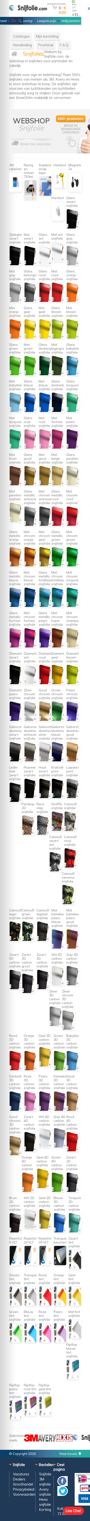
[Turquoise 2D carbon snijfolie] (75, 1231)
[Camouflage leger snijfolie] (15, 940)
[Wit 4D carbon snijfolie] (45, 1146)
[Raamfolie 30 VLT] (45, 1264)
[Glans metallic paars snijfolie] (45, 646)
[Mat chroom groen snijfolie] (72, 565)
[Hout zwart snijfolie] (45, 797)
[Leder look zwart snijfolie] (15, 801)
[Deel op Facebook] (62, 1484)
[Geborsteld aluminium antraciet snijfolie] (30, 760)
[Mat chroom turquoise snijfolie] (72, 606)
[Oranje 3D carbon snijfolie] (30, 1069)
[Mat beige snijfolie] (58, 484)
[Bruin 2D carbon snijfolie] (15, 1231)
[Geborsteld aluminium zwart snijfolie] (15, 760)
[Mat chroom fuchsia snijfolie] (30, 646)
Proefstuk (46, 45)
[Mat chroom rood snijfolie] (72, 525)
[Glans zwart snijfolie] (72, 227)
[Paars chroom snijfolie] (72, 720)
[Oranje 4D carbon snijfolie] (28, 1191)
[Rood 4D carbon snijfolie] (72, 1150)
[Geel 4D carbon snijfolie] (43, 1187)
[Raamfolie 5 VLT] (15, 1264)
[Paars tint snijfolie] (60, 1341)
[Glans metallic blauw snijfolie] (15, 606)
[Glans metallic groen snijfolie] (58, 565)
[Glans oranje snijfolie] (72, 301)
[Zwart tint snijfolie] (75, 1268)
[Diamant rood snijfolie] (45, 683)
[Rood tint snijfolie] (45, 1305)
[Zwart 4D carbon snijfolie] (30, 1150)
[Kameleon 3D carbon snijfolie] (60, 1110)
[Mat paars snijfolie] (72, 447)
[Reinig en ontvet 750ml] (30, 198)
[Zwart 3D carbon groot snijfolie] (28, 992)
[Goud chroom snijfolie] (45, 720)
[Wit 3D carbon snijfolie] (58, 984)
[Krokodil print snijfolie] (58, 797)
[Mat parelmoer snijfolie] (15, 521)
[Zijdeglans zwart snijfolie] (15, 264)
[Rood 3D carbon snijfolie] (15, 1069)
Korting (45, 1509)
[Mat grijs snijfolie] (15, 301)
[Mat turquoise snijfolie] (15, 447)
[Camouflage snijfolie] (70, 830)
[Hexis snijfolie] (64, 1440)
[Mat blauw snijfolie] (45, 411)
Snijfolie (45, 1474)
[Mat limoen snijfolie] (72, 337)
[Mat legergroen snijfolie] (58, 374)
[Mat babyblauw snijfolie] (15, 411)
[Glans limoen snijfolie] (58, 337)
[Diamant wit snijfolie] (30, 683)
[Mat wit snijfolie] (58, 260)
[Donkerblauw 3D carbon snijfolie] (15, 1110)
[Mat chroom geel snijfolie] (45, 565)
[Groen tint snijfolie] (15, 1341)
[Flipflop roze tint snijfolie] (30, 1415)
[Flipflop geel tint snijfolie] (45, 1415)
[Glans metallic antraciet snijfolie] (30, 525)
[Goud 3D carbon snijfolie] (72, 1110)
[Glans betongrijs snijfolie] (30, 301)
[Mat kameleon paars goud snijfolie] (72, 947)
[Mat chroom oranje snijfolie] (30, 565)
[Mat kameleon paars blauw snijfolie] (58, 947)
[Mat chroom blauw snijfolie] (30, 606)
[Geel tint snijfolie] (75, 1305)
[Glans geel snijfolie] (30, 337)
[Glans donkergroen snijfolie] (45, 374)
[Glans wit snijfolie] (45, 264)
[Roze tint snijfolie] (45, 1341)
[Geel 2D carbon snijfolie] (45, 1227)
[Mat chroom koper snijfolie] (58, 646)
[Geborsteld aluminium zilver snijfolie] (45, 760)
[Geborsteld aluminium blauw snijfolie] (58, 760)
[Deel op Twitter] (62, 1494)
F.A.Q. (64, 45)
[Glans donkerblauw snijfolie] (58, 411)
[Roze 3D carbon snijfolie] (30, 1110)
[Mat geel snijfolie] (45, 337)
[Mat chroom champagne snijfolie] (72, 646)
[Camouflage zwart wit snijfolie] (55, 870)
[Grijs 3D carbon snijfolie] (72, 984)
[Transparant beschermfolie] (60, 1264)
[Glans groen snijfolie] (15, 374)
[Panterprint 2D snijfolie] (28, 834)
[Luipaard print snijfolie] (72, 797)
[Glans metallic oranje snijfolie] (15, 565)
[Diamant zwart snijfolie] (15, 683)
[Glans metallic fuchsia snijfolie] (15, 646)
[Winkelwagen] (54, 8)
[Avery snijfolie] (47, 1440)
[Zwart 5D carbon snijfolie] (15, 988)
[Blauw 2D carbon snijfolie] (60, 1231)
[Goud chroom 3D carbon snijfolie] (15, 1154)
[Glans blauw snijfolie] (30, 411)
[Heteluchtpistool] (60, 187)
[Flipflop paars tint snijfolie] (15, 1419)
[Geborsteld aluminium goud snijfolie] (72, 760)
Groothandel (23, 1484)
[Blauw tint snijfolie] (30, 1341)
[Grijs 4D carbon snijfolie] (60, 1146)
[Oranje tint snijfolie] (60, 1305)
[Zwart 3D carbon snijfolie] (43, 988)
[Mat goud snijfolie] (45, 484)
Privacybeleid (23, 1489)
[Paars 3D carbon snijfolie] (45, 1110)
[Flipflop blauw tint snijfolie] (72, 1378)
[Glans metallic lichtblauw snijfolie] (45, 606)
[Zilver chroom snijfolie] (30, 720)
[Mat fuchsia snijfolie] (58, 447)
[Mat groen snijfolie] (30, 374)
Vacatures (21, 1474)
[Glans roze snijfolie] (30, 447)
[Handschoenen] (58, 220)
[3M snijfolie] (31, 1440)
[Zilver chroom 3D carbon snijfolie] (68, 1029)
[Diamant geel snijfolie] (58, 683)
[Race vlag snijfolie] (43, 834)
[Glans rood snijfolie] (45, 301)
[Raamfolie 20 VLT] (30, 1264)
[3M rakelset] (15, 191)
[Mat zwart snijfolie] (30, 264)
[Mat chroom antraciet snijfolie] (45, 525)
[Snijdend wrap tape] (45, 195)
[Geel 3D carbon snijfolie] (45, 1065)
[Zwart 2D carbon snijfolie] (72, 1191)
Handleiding (22, 45)
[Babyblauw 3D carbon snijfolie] (72, 1069)
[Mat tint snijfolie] (75, 1337)
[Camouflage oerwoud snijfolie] (68, 903)
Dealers (19, 1479)
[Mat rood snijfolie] (58, 301)
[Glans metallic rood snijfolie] (58, 525)
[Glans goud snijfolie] (30, 484)
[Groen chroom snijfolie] (58, 720)
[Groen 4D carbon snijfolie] (58, 1191)
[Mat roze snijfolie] (45, 447)
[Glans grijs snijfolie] (72, 264)
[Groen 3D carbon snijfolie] (60, 1069)
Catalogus (21, 36)
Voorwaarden (24, 1494)
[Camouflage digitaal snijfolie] (43, 940)
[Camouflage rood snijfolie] (70, 866)
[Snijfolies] (28, 15)
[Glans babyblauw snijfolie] (72, 374)
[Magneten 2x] (75, 191)
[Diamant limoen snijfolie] (72, 683)
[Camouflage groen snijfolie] (28, 940)
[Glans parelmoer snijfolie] (72, 484)
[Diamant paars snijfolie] (15, 720)
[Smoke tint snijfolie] (15, 1305)
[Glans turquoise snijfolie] (72, 411)
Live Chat (73, 1510)
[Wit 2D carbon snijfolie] (30, 1227)
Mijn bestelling (47, 36)
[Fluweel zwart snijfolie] (30, 797)
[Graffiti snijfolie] (58, 830)
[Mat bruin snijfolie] (15, 484)
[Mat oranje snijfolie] (15, 337)
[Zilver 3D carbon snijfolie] (55, 1025)
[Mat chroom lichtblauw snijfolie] (58, 606)
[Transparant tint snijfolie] (30, 1305)
